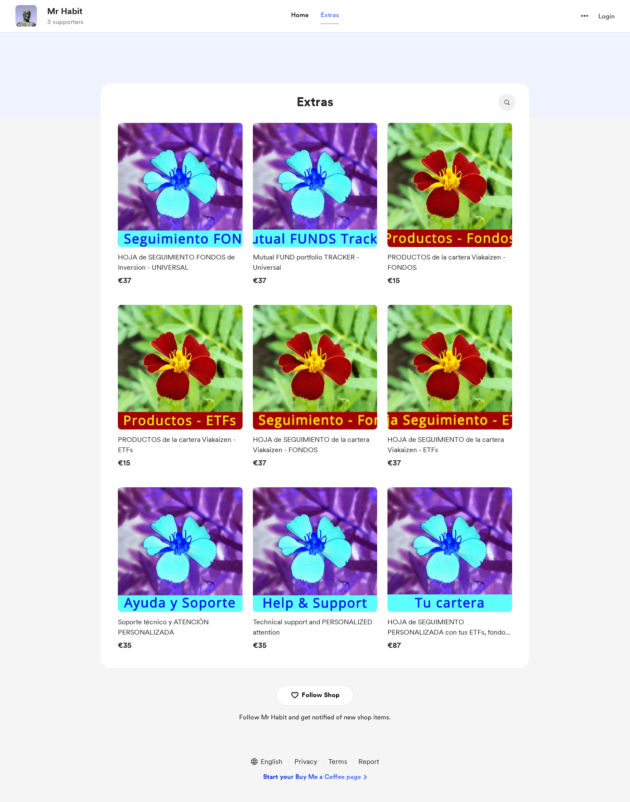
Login (606, 16)
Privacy (305, 761)
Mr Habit (65, 11)
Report (368, 761)
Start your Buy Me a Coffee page (312, 777)
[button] (299, 15)
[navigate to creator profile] (26, 16)
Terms (337, 761)
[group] (180, 206)
